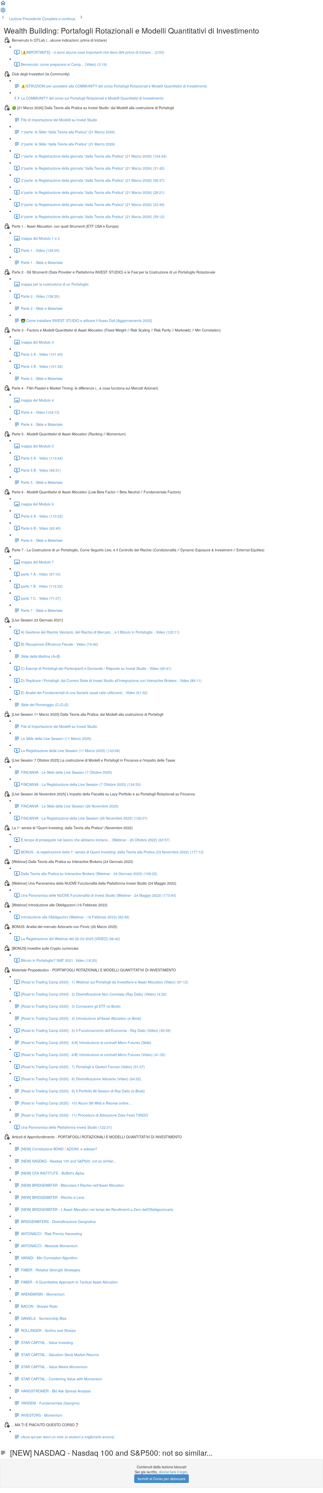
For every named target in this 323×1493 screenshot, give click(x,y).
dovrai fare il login (173, 1471)
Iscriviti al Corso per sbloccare (161, 1478)
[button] (3, 4)
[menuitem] (3, 11)
